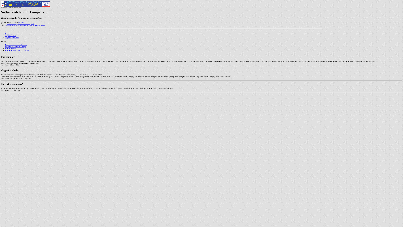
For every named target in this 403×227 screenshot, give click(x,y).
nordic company (11, 24)
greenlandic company (23, 24)
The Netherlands (10, 48)
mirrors (43, 25)
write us (37, 25)
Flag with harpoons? (12, 38)
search (17, 25)
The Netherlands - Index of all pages (17, 50)
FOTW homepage (10, 25)
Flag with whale (10, 36)
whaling (33, 24)
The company (9, 34)
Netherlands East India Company (16, 45)
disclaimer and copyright (27, 25)
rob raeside (21, 22)
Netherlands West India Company (16, 47)
